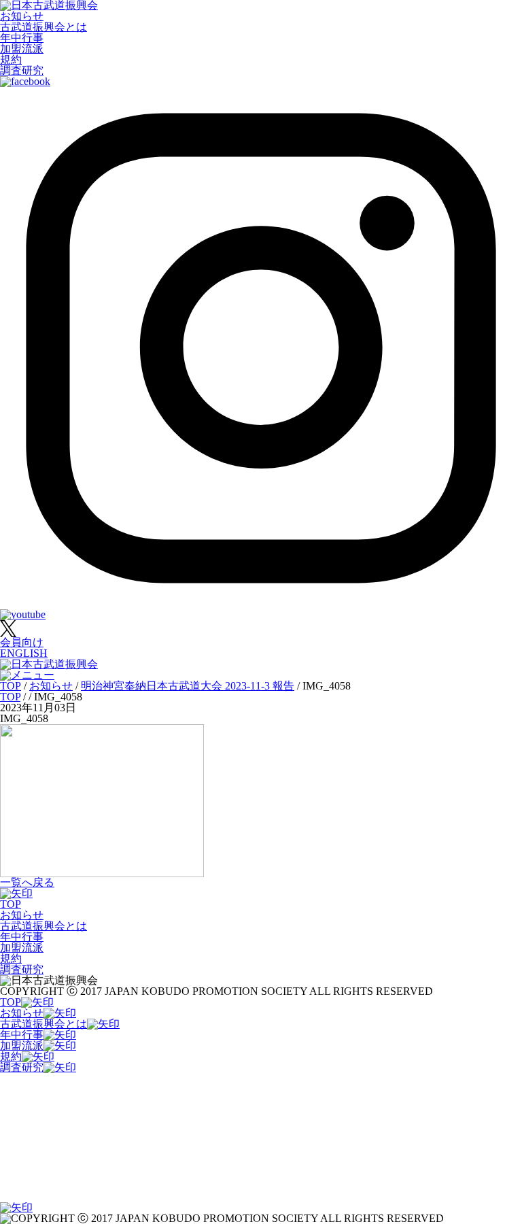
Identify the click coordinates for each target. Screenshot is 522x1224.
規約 (11, 59)
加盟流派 (22, 48)
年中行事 (22, 38)
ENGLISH (24, 653)
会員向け (22, 642)
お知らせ (22, 16)
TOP (10, 904)
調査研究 (22, 70)
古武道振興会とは (43, 27)
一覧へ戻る (27, 882)
